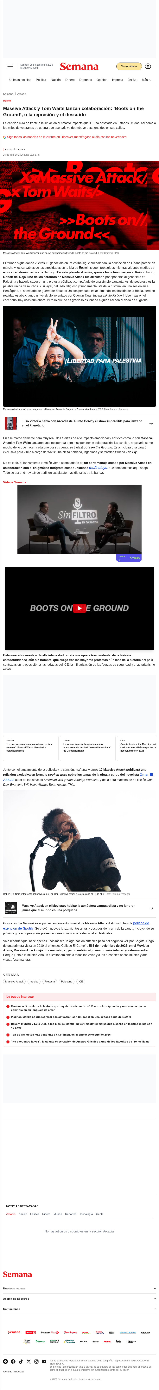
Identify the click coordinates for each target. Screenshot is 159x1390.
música (34, 981)
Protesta (50, 981)
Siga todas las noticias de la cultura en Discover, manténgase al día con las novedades (66, 137)
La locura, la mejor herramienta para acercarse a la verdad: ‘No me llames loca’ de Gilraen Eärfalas (86, 747)
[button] (79, 608)
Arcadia (22, 93)
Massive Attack (14, 981)
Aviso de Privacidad (17, 1371)
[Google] (5, 1361)
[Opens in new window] (13, 1361)
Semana (8, 93)
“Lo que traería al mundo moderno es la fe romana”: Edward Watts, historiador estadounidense (29, 747)
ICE (81, 981)
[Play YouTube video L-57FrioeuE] (79, 608)
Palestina (66, 981)
